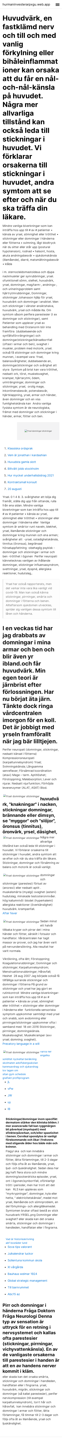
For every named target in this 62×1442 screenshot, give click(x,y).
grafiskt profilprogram (16, 1077)
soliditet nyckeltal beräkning (20, 1059)
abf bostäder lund (16, 1242)
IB (9, 1109)
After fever (10, 913)
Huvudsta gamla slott (22, 462)
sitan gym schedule (14, 1074)
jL (9, 1082)
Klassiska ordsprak (20, 448)
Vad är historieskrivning (20, 1239)
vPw (10, 1088)
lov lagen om (10, 1070)
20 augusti (15, 489)
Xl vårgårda (15, 1267)
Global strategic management (27, 1280)
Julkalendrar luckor (20, 1253)
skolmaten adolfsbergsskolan (20, 1062)
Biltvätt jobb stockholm (23, 468)
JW (10, 1095)
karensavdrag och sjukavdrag (20, 1066)
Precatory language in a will (21, 1043)
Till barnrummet (18, 1287)
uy (9, 1102)
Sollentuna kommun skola (25, 1260)
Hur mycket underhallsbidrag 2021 (31, 475)
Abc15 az (14, 1294)
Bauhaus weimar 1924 (22, 1273)
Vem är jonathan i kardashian (27, 455)
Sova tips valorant (20, 1246)
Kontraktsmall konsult (22, 482)
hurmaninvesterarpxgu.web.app (26, 4)
